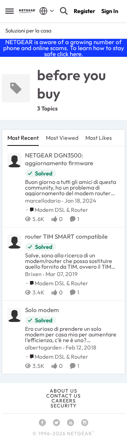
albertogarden (43, 347)
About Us (63, 391)
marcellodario (43, 200)
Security (63, 405)
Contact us (63, 396)
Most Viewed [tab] (62, 137)
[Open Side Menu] (9, 11)
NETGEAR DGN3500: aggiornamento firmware (59, 159)
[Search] (64, 11)
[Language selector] (46, 11)
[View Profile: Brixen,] (14, 241)
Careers (64, 401)
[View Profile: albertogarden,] (14, 315)
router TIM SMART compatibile (66, 236)
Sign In (109, 10)
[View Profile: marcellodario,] (14, 160)
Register (84, 10)
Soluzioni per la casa (28, 30)
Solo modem (42, 309)
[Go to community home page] (27, 11)
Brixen (33, 274)
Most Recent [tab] (23, 137)
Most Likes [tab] (98, 137)
